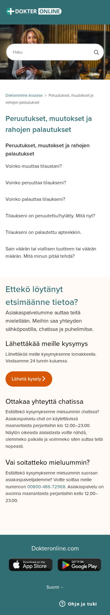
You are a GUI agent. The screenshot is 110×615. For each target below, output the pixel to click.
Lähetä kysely (26, 379)
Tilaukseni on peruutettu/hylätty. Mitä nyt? (50, 216)
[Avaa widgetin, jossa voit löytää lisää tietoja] (78, 604)
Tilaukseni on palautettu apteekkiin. (44, 232)
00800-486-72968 (46, 486)
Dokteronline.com (55, 548)
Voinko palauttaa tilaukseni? (35, 199)
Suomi (53, 587)
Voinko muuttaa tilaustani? (34, 166)
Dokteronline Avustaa (24, 95)
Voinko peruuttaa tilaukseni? (36, 183)
